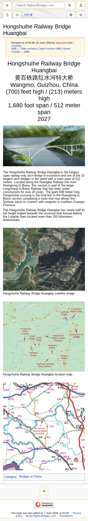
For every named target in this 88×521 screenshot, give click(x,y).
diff (13, 48)
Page (7, 15)
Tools (81, 15)
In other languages (71, 15)
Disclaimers (66, 515)
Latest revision (46, 48)
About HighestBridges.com (41, 515)
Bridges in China (30, 476)
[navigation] (7, 5)
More (27, 14)
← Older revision (26, 48)
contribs (15, 45)
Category (10, 476)
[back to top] (44, 491)
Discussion (17, 15)
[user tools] (81, 5)
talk (70, 42)
